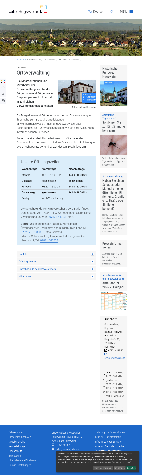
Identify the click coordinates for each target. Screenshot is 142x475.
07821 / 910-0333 (31, 232)
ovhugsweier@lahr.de (67, 449)
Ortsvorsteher (16, 432)
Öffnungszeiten (27, 261)
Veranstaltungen (17, 446)
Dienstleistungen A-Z (20, 437)
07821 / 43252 (49, 240)
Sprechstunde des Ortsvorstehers (37, 269)
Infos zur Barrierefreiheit (108, 437)
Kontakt (23, 254)
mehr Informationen (102, 468)
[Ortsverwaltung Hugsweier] (77, 92)
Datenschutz (15, 451)
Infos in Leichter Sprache (108, 441)
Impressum (15, 455)
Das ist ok (131, 468)
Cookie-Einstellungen (20, 465)
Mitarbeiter (25, 276)
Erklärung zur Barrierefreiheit (110, 432)
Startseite (21, 59)
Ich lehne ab (119, 468)
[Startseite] (28, 10)
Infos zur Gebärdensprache (109, 446)
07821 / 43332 (58, 217)
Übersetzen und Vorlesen (22, 460)
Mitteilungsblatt (17, 441)
